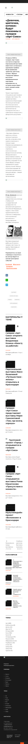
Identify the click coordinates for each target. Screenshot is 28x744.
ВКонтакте (16, 264)
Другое (8, 629)
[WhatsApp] (14, 280)
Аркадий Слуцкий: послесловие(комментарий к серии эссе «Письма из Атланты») (14, 579)
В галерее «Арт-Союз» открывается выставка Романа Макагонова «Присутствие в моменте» (15, 478)
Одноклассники (11, 268)
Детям (8, 627)
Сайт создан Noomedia (18, 735)
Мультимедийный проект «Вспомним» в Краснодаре (15, 516)
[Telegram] (14, 285)
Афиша (7, 686)
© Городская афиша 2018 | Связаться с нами (10, 736)
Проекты (7, 684)
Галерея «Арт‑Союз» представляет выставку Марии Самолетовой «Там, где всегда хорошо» (15, 416)
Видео (6, 682)
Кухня (7, 635)
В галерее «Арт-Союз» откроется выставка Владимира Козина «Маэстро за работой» (15, 336)
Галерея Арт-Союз (14, 295)
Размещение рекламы (9, 665)
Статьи (19, 14)
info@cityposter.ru (8, 726)
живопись (17, 299)
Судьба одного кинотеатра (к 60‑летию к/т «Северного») (17, 592)
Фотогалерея (8, 680)
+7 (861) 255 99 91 (8, 724)
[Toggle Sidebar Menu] (6, 8)
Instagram (9, 266)
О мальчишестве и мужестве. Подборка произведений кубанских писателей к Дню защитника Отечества (14, 564)
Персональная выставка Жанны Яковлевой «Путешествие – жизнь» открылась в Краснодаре (15, 377)
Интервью (7, 678)
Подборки (9, 642)
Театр (7, 648)
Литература (9, 637)
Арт (13, 39)
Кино (7, 633)
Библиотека (9, 625)
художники (13, 306)
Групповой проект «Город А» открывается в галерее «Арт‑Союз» (15, 445)
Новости (9, 14)
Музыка (8, 639)
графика (10, 299)
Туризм (8, 650)
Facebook (9, 264)
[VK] (22, 10)
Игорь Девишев (13, 303)
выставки (13, 292)
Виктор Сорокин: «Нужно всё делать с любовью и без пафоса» (17, 604)
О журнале (6, 663)
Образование (10, 641)
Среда (8, 646)
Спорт (7, 644)
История (8, 631)
